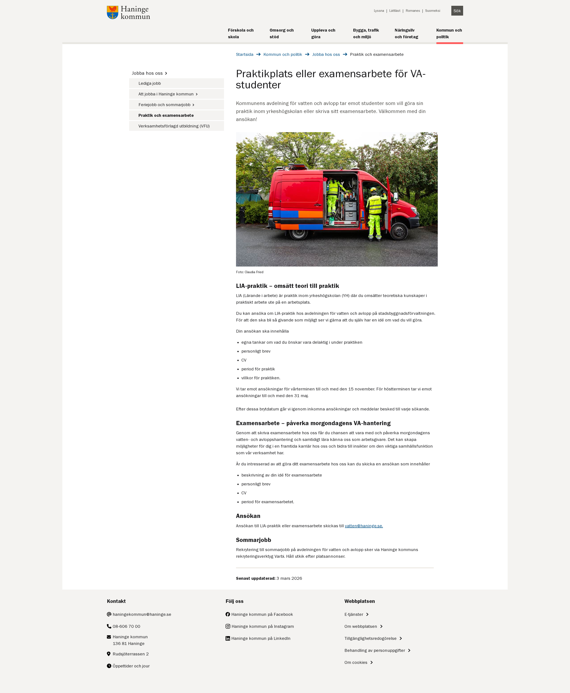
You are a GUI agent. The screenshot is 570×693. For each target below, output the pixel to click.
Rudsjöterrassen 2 (131, 654)
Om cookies (355, 662)
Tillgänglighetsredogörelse (370, 638)
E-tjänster (353, 614)
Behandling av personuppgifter (374, 650)
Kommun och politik (282, 54)
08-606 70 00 (126, 626)
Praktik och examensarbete (166, 115)
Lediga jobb (149, 83)
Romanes (413, 10)
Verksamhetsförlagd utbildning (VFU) (174, 126)
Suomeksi (432, 10)
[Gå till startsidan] (128, 17)
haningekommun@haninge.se (142, 614)
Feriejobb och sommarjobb (164, 104)
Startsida (244, 54)
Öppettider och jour (131, 666)
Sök (457, 10)
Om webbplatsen (360, 626)
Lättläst (394, 10)
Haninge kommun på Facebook (262, 614)
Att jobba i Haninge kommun (166, 94)
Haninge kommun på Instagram (263, 626)
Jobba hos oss (326, 54)
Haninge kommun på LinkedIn (261, 638)
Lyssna (379, 10)
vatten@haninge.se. (364, 525)
